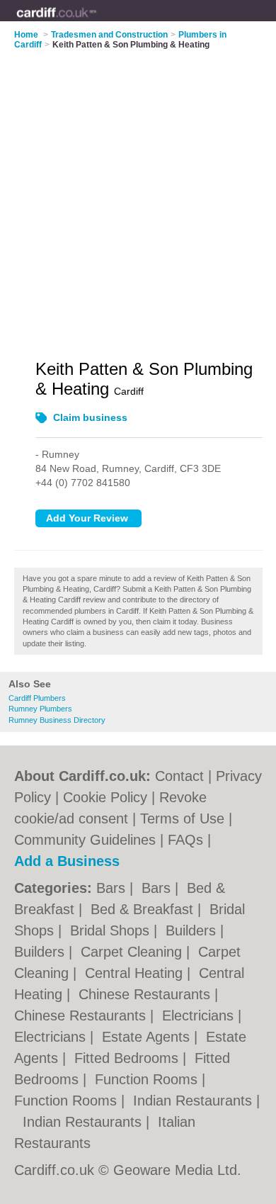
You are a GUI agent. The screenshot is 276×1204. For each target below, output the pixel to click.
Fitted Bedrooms (128, 1058)
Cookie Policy (105, 797)
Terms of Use (182, 818)
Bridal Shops (112, 930)
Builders (193, 930)
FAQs (185, 840)
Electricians (200, 1015)
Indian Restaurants (194, 1100)
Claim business (90, 417)
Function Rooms (148, 1079)
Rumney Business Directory (56, 720)
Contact (179, 776)
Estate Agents (148, 1037)
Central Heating (136, 973)
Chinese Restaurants (146, 994)
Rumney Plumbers (40, 708)
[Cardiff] (96, 22)
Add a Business (67, 861)
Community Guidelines (85, 840)
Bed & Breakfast (144, 909)
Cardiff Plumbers (37, 698)
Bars (113, 888)
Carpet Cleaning (133, 952)
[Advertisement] (138, 195)
